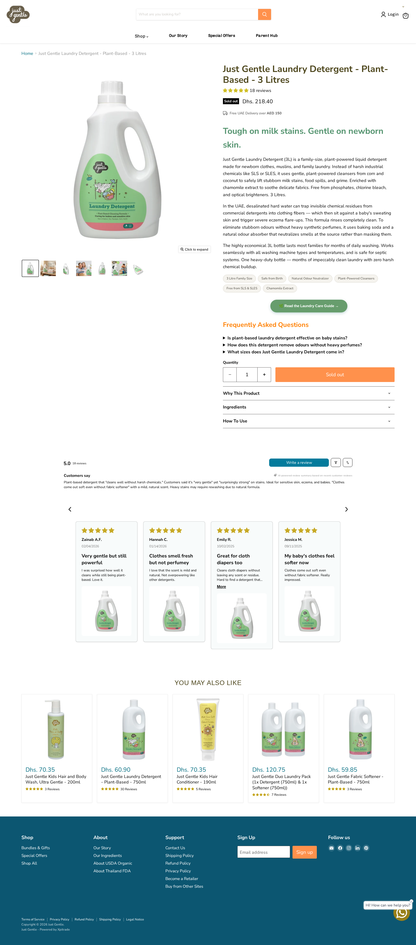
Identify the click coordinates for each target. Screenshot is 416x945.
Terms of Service (33, 919)
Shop (140, 36)
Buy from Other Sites (184, 886)
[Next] (345, 510)
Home (27, 53)
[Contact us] (401, 912)
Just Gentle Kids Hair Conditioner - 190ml (197, 779)
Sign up (304, 852)
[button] (391, 14)
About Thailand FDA (112, 871)
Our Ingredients (107, 855)
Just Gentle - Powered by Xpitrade (45, 929)
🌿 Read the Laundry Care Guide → (309, 306)
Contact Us (175, 848)
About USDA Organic (112, 863)
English (394, 6)
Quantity (230, 362)
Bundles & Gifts (35, 848)
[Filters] (336, 462)
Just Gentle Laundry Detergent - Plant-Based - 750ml (131, 779)
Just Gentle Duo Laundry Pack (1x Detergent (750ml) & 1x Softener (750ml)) (281, 782)
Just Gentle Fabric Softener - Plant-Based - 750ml (356, 779)
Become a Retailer (181, 878)
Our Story (178, 35)
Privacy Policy (178, 871)
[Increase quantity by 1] (264, 374)
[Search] (264, 14)
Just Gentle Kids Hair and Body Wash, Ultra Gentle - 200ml (56, 779)
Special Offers (221, 35)
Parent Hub (267, 35)
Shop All (29, 863)
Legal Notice (135, 919)
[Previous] (71, 510)
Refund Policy (178, 863)
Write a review (299, 462)
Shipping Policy (179, 855)
